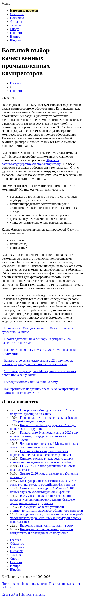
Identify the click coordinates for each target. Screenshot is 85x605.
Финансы (16, 21)
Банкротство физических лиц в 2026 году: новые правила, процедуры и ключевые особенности (37, 362)
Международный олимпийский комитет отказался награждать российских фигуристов (43, 482)
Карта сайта (10, 594)
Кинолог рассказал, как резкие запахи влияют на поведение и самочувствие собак (41, 460)
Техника (16, 25)
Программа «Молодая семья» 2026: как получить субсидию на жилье (42, 412)
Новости (16, 32)
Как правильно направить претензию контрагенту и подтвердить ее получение (41, 531)
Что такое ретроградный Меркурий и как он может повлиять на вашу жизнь (46, 445)
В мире (15, 36)
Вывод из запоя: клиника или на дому (31, 382)
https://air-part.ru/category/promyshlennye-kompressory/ (31, 162)
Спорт (14, 29)
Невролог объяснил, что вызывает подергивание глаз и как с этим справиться (40, 453)
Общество (17, 14)
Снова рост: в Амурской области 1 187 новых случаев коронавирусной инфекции (42, 490)
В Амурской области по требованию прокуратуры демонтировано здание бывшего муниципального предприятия (42, 499)
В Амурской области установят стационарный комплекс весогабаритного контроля (46, 508)
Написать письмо (33, 594)
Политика (17, 18)
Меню (6, 3)
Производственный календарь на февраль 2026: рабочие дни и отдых (44, 419)
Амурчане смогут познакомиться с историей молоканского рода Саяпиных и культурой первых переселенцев (46, 517)
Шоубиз (15, 40)
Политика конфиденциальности (24, 583)
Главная (15, 83)
